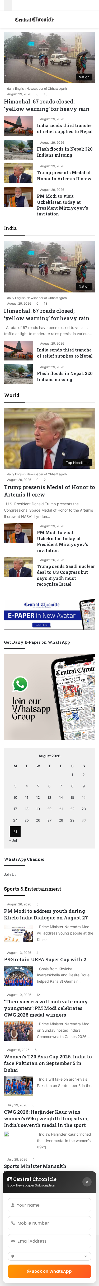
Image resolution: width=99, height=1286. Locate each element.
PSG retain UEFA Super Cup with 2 (45, 959)
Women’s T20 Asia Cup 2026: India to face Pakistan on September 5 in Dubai (48, 1063)
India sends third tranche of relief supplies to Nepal (65, 128)
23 (84, 809)
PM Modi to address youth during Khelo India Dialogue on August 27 (46, 914)
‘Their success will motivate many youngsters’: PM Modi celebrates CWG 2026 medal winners (46, 1008)
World (11, 395)
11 (26, 797)
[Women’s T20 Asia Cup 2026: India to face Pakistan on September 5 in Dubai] (18, 1086)
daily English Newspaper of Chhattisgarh (37, 89)
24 (15, 820)
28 (61, 820)
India (10, 228)
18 (27, 809)
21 (61, 809)
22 (72, 809)
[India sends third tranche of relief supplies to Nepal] (18, 126)
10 (15, 797)
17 (15, 809)
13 (49, 797)
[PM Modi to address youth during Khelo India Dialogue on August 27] (18, 934)
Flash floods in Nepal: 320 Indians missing (65, 151)
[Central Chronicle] (34, 19)
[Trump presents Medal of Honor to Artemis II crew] (18, 173)
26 (38, 820)
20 (49, 809)
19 (38, 809)
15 (72, 797)
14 (61, 797)
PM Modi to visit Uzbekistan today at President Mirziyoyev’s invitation (62, 204)
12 (38, 797)
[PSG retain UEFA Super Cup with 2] (18, 976)
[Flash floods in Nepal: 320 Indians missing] (18, 150)
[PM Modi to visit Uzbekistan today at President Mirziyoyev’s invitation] (18, 197)
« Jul (13, 840)
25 (27, 820)
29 (72, 820)
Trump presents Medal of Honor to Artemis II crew (64, 175)
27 (49, 820)
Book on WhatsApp (51, 1271)
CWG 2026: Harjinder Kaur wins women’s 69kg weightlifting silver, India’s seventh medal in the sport (46, 1118)
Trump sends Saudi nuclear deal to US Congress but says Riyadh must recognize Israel (66, 575)
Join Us (10, 874)
